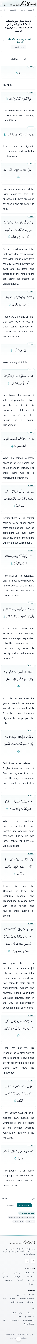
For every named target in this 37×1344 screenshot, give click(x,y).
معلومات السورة (18, 1221)
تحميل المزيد (23, 1205)
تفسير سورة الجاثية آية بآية (26, 1213)
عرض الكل (10, 1205)
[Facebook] (33, 1261)
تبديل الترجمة (18, 47)
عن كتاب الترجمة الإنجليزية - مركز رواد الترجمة (21, 1217)
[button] (22, 10)
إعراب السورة (30, 1221)
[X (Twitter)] (27, 1261)
